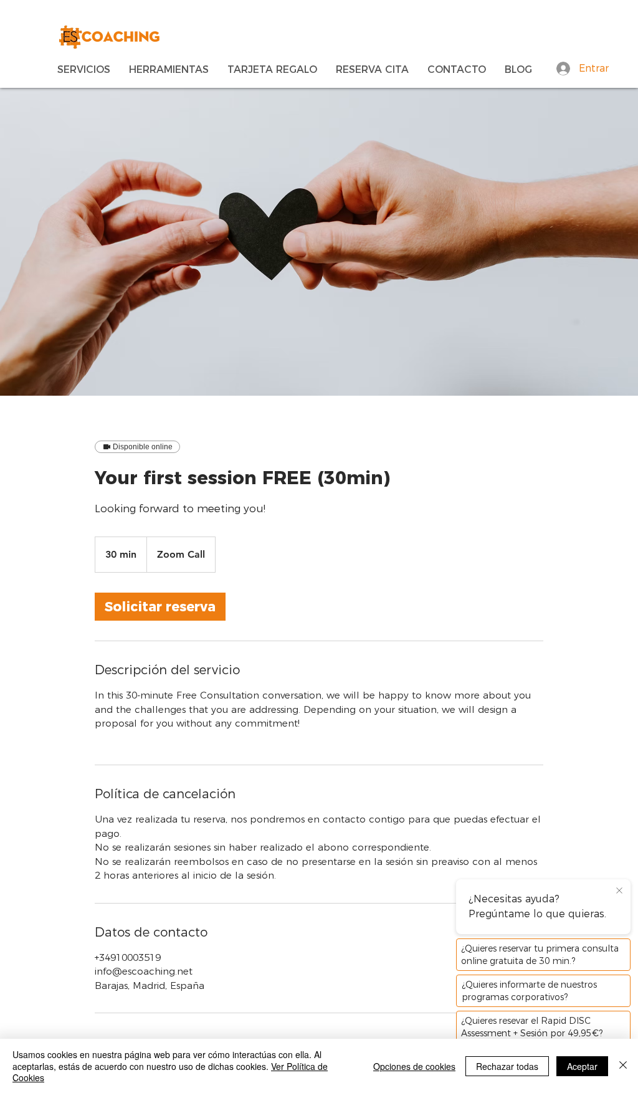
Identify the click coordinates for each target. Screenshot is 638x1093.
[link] (160, 607)
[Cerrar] (623, 1066)
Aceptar (582, 1066)
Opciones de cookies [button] (414, 1066)
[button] (84, 68)
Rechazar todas (507, 1066)
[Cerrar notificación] (619, 891)
